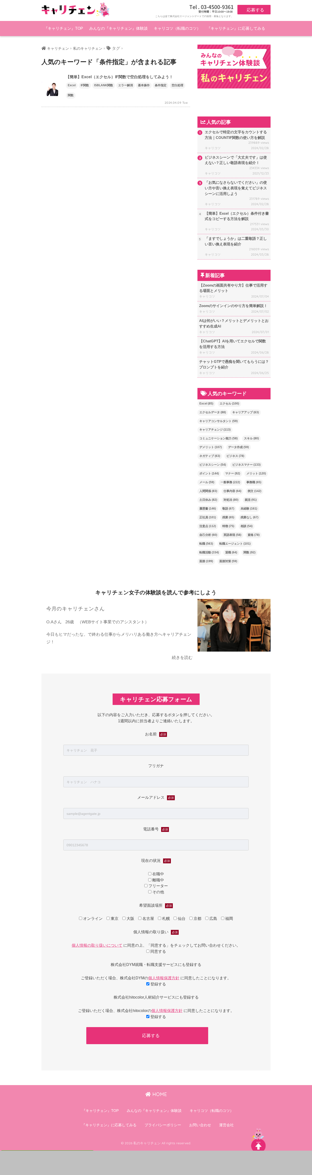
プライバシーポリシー (163, 1125)
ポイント (209, 473)
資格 (254, 535)
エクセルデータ (212, 412)
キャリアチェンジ (215, 429)
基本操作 (144, 85)
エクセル (229, 403)
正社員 (207, 517)
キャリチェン (58, 48)
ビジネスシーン (212, 464)
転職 (206, 543)
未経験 (249, 508)
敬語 (228, 508)
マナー (232, 473)
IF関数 (85, 85)
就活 (251, 499)
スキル (251, 438)
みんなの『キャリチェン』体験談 (118, 28)
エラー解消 (125, 85)
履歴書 (207, 508)
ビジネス (235, 456)
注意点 (207, 526)
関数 (71, 95)
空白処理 (177, 85)
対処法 (231, 499)
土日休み (208, 499)
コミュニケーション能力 (218, 438)
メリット (256, 473)
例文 (254, 491)
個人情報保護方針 (163, 978)
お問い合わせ (200, 1125)
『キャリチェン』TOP (63, 28)
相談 (247, 526)
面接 (206, 561)
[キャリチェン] (75, 9)
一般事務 (230, 482)
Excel (72, 85)
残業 (228, 517)
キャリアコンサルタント (218, 421)
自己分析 (208, 535)
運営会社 (226, 1125)
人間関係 (208, 491)
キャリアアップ (245, 412)
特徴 (228, 526)
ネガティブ (209, 456)
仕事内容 (232, 491)
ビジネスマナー (246, 464)
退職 (231, 552)
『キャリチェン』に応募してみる (236, 28)
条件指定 (160, 85)
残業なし (249, 517)
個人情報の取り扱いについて (97, 945)
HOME (159, 1094)
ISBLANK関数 (103, 85)
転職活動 (209, 552)
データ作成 (238, 447)
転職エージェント (235, 543)
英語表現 (232, 535)
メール (206, 482)
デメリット (210, 447)
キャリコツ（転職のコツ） (177, 28)
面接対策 (228, 561)
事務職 (253, 482)
